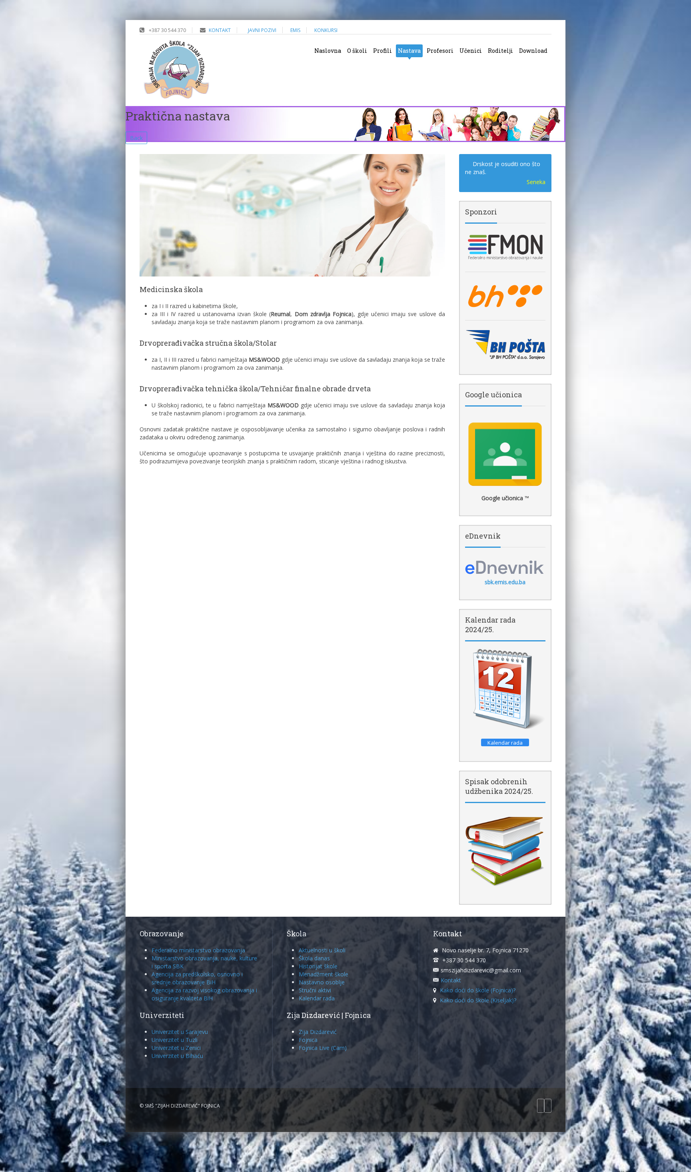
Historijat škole (318, 966)
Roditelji (500, 50)
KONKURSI (326, 30)
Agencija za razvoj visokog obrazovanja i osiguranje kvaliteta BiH (204, 994)
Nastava (409, 50)
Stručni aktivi (315, 990)
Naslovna (327, 50)
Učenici (470, 50)
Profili (382, 50)
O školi (357, 50)
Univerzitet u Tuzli (175, 1040)
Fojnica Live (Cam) (323, 1048)
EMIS (295, 30)
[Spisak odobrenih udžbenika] (505, 851)
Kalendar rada (317, 998)
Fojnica (308, 1040)
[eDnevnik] (505, 567)
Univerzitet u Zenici (176, 1048)
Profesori (440, 50)
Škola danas (314, 958)
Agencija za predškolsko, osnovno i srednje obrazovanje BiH (197, 978)
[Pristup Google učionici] (505, 454)
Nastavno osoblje (322, 982)
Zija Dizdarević (318, 1032)
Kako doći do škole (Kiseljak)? (478, 1000)
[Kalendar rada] (505, 689)
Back (136, 138)
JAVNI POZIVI (262, 30)
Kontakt (451, 980)
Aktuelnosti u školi (322, 950)
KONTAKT (220, 30)
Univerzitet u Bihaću (177, 1056)
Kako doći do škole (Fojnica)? (477, 990)
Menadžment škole (323, 974)
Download (533, 50)
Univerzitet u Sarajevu (180, 1032)
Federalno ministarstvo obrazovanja (198, 950)
